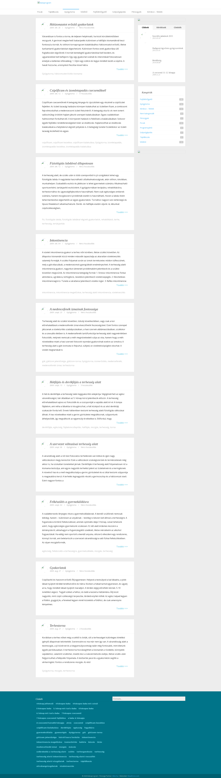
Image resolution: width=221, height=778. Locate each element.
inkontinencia (48, 292)
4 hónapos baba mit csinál (85, 703)
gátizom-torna (74, 361)
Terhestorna (57, 625)
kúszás (91, 742)
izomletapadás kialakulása (78, 146)
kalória (82, 742)
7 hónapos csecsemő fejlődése (51, 718)
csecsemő (78, 723)
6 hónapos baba (86, 708)
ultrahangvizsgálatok (47, 766)
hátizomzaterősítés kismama (68, 73)
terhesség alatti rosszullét (82, 756)
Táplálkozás (53, 12)
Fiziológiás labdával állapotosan (71, 163)
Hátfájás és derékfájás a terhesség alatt (75, 382)
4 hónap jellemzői (44, 703)
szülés (71, 751)
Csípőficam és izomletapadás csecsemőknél (78, 90)
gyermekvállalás (85, 551)
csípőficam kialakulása (83, 142)
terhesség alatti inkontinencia (96, 292)
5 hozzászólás (87, 385)
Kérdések (161, 27)
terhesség (47, 223)
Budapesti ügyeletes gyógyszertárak (167, 48)
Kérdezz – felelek (154, 12)
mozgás (94, 427)
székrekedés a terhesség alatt (51, 751)
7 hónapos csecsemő (71, 713)
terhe (116, 219)
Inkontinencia (59, 240)
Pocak (39, 12)
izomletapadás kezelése (53, 146)
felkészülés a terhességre (64, 551)
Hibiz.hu (115, 776)
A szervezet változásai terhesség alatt (74, 444)
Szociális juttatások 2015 (162, 36)
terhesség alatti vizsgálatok (50, 761)
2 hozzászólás (85, 629)
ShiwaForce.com (133, 776)
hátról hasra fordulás (69, 737)
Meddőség (156, 60)
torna (112, 427)
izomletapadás (114, 142)
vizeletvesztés (118, 292)
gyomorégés (61, 732)
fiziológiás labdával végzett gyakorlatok (81, 219)
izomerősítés (100, 361)
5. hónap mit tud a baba (64, 708)
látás (99, 742)
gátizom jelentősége (56, 361)
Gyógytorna (69, 12)
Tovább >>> (122, 69)
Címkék (177, 27)
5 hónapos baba (43, 708)
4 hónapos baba (63, 703)
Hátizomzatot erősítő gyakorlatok (71, 24)
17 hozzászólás (85, 93)
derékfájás (47, 427)
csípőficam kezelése (62, 142)
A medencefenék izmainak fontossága (74, 309)
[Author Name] (44, 26)
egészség (57, 427)
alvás (68, 723)
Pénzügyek (136, 12)
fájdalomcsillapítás (72, 427)
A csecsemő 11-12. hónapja (163, 73)
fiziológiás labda (53, 219)
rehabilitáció (107, 219)
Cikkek (145, 27)
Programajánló (146, 127)
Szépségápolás (119, 12)
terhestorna (68, 365)
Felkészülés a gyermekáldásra (69, 502)
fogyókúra (89, 727)
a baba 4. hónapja (76, 718)
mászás (72, 747)
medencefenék (115, 361)
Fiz (43, 219)
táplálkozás (86, 761)
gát (43, 361)
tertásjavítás (59, 223)
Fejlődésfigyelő (100, 12)
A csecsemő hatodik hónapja (50, 723)
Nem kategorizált (147, 113)
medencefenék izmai (52, 365)
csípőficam (47, 142)
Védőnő (84, 12)
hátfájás (86, 427)
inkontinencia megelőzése (68, 292)
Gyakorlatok (58, 567)
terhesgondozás (84, 751)
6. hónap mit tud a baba (47, 713)
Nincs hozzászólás (86, 27)
